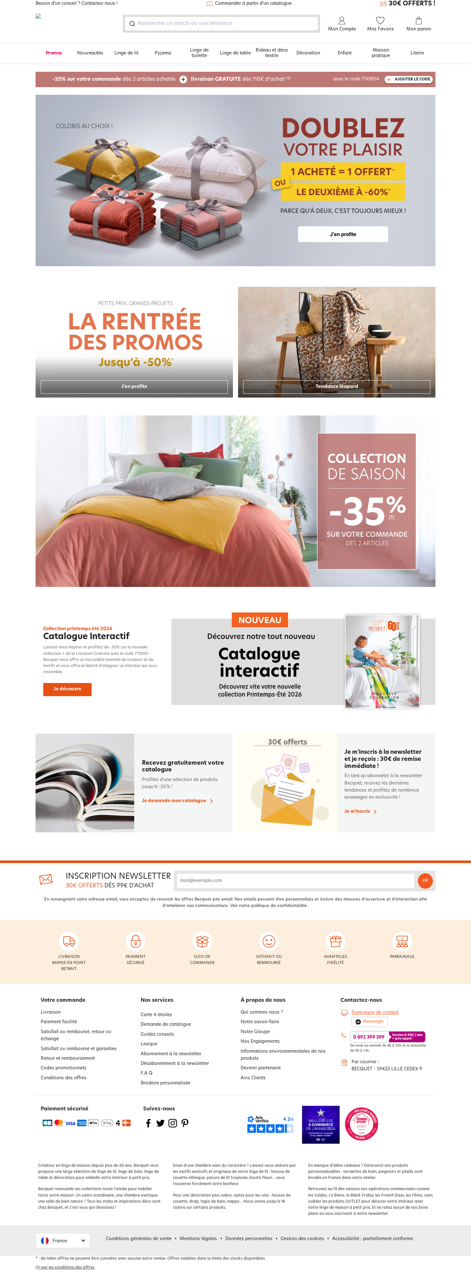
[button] (63, 1240)
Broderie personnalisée (165, 1083)
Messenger (373, 1022)
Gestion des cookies (302, 1239)
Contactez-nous (361, 1000)
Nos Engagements (260, 1041)
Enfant (344, 53)
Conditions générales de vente (138, 1239)
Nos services (157, 1000)
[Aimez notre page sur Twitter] (160, 1127)
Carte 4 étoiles (156, 1015)
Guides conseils (157, 1034)
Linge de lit (126, 53)
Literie (417, 53)
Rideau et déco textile (272, 53)
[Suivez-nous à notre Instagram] (173, 1127)
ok (425, 880)
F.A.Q (147, 1073)
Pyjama (163, 53)
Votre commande (63, 1000)
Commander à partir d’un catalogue (253, 3)
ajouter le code (412, 79)
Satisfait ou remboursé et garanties (79, 1049)
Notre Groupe (255, 1032)
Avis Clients (253, 1078)
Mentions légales (198, 1239)
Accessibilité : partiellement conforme (372, 1239)
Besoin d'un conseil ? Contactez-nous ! (77, 4)
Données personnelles (248, 1239)
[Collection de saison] (235, 501)
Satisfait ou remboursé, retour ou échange (76, 1035)
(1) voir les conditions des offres (65, 1268)
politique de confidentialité (279, 906)
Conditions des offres (64, 1078)
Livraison (51, 1012)
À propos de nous (263, 1000)
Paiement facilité (59, 1022)
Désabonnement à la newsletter (175, 1063)
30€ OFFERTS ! (412, 4)
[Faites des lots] (235, 180)
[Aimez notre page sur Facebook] (148, 1127)
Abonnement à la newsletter (171, 1054)
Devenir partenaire (261, 1068)
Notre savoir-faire (260, 1022)
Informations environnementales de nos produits (283, 1055)
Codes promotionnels (64, 1068)
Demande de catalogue (166, 1024)
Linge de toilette (199, 53)
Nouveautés (90, 53)
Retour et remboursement (68, 1058)
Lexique (149, 1044)
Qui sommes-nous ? (262, 1012)
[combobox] (221, 24)
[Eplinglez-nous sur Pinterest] (185, 1127)
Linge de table (235, 53)
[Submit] (131, 23)
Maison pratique (381, 53)
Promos (54, 53)
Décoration (308, 53)
